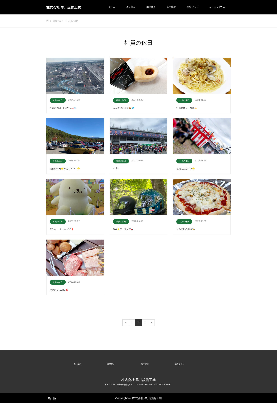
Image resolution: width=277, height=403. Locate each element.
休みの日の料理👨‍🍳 (185, 229)
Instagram (48, 398)
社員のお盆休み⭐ (185, 168)
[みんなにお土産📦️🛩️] (138, 76)
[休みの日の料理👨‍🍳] (202, 197)
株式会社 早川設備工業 (63, 7)
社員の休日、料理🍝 (186, 108)
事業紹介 (151, 7)
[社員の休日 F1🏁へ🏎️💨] (75, 76)
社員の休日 (58, 100)
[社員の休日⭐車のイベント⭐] (75, 136)
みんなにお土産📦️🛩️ (123, 108)
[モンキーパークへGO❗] (75, 197)
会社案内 (130, 7)
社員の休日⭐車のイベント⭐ (65, 168)
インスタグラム (217, 7)
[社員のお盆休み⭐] (202, 136)
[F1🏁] (138, 136)
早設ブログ (192, 7)
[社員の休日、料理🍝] (202, 76)
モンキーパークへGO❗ (62, 229)
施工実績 (171, 7)
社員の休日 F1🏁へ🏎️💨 (63, 108)
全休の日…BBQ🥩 (59, 290)
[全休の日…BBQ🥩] (75, 258)
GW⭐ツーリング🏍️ (123, 229)
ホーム (111, 7)
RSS (54, 398)
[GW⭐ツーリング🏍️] (138, 197)
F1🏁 (115, 168)
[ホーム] (47, 15)
